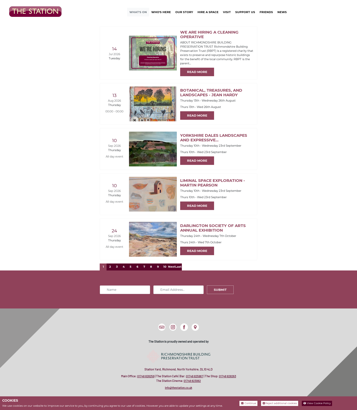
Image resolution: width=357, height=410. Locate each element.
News (282, 12)
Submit (220, 290)
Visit (227, 12)
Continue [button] (250, 403)
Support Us (245, 12)
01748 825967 (194, 376)
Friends (266, 12)
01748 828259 (145, 376)
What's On (138, 12)
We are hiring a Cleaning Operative (209, 34)
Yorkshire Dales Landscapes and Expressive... (213, 137)
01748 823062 (192, 380)
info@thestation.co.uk (178, 387)
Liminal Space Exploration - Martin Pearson (212, 183)
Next (171, 266)
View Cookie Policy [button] (318, 403)
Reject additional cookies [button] (281, 403)
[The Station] (33, 12)
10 (164, 266)
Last (178, 266)
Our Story (184, 12)
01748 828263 (227, 376)
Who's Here (161, 12)
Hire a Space (208, 12)
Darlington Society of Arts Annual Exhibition (213, 228)
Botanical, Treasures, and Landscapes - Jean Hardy (211, 92)
